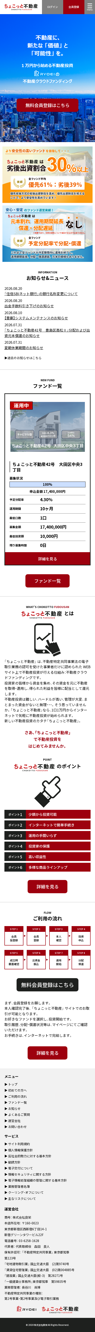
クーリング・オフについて (26, 1192)
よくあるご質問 (19, 1114)
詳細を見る (47, 558)
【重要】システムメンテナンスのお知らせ (36, 318)
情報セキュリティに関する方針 (29, 1174)
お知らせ (14, 1108)
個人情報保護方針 (20, 1150)
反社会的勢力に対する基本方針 (29, 1156)
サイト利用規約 (19, 1144)
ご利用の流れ (17, 1096)
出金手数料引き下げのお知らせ (29, 305)
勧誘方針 (14, 1162)
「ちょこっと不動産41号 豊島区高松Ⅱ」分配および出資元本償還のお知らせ (47, 332)
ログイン (52, 7)
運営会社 (14, 1120)
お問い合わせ (17, 1126)
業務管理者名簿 (19, 1186)
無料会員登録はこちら (47, 105)
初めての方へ (17, 1090)
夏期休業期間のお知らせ (23, 347)
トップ (12, 1084)
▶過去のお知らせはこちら (23, 358)
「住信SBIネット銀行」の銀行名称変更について (41, 293)
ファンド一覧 (47, 581)
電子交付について (20, 1168)
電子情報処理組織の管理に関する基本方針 (37, 1180)
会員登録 (73, 7)
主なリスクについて (22, 1198)
